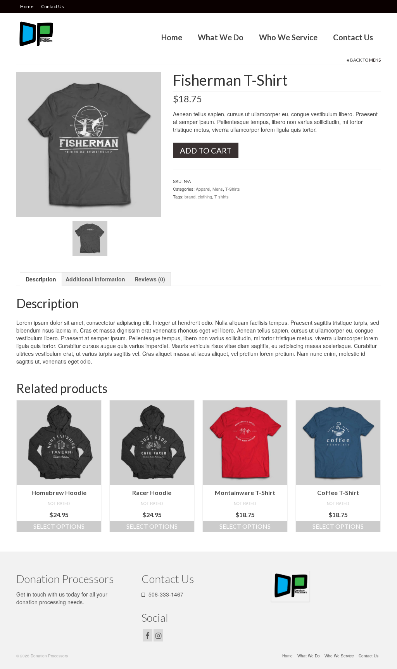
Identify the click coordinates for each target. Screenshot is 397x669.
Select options (59, 526)
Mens (375, 59)
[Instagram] (158, 635)
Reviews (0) (150, 279)
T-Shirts (232, 189)
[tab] (41, 279)
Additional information (95, 279)
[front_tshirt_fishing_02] (88, 144)
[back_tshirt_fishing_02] (90, 237)
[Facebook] (147, 635)
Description (41, 279)
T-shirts (221, 196)
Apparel (203, 189)
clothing (205, 196)
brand (190, 196)
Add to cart (205, 150)
